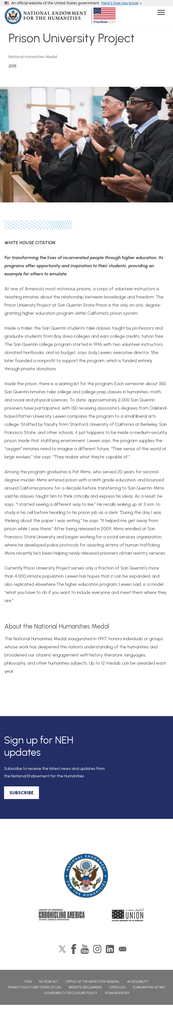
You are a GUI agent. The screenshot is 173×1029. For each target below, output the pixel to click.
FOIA (28, 982)
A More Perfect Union (128, 914)
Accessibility (138, 982)
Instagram (97, 949)
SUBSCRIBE (21, 792)
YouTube (85, 949)
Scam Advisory (117, 993)
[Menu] (161, 12)
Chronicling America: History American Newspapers (62, 914)
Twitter (62, 949)
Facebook (73, 949)
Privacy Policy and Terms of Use (34, 987)
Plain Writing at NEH (149, 987)
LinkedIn (110, 949)
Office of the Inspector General (93, 982)
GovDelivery (122, 949)
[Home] (86, 876)
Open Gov (117, 987)
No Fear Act (48, 982)
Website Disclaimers (85, 987)
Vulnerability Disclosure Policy (70, 993)
